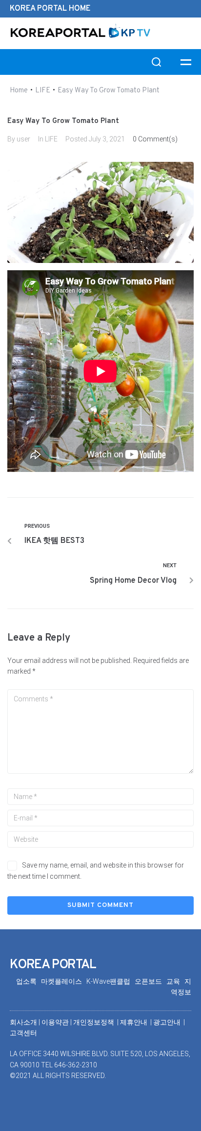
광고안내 (167, 1022)
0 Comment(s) (155, 139)
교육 (175, 981)
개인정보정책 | (96, 1022)
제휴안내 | (136, 1022)
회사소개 (23, 1022)
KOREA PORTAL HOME (50, 9)
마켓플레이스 (63, 981)
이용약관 (55, 1022)
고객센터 (23, 1033)
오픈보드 (150, 981)
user (23, 139)
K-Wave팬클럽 (110, 981)
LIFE (42, 90)
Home (19, 90)
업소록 (28, 981)
